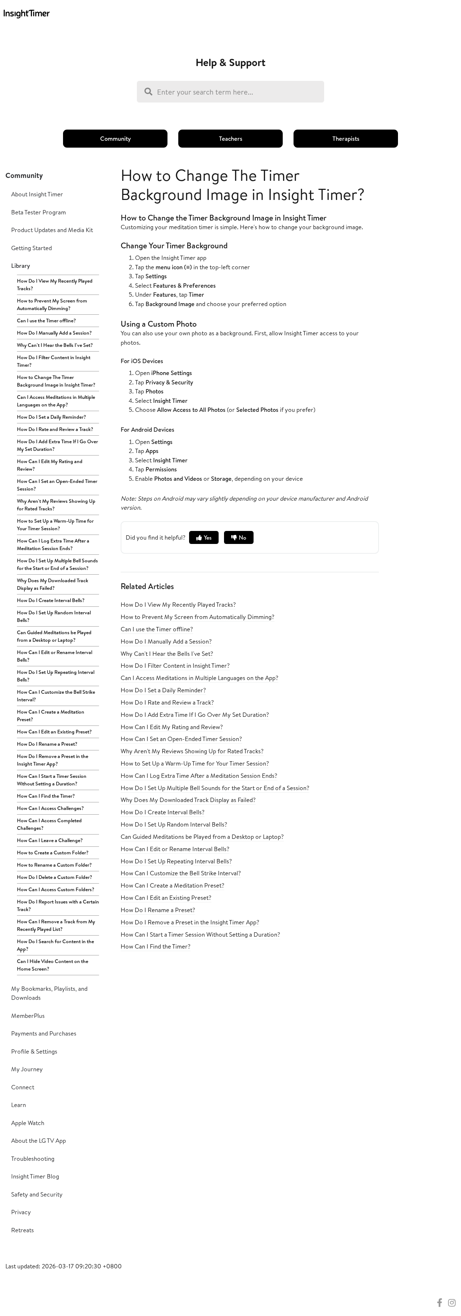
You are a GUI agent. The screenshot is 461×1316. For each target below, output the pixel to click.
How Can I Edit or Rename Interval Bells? (54, 656)
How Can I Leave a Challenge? (50, 840)
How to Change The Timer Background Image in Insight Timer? (56, 381)
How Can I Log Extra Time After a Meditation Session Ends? (53, 544)
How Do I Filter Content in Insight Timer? (53, 361)
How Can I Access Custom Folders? (55, 889)
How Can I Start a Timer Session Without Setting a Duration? (51, 779)
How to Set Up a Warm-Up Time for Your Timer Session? (55, 524)
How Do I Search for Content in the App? (55, 945)
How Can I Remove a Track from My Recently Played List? (56, 925)
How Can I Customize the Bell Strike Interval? (56, 695)
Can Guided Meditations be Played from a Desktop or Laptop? (54, 636)
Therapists (345, 138)
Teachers (230, 138)
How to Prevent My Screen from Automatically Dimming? (52, 304)
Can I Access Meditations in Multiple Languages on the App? (56, 400)
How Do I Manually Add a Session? (54, 332)
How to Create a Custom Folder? (53, 852)
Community (115, 138)
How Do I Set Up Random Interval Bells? (54, 616)
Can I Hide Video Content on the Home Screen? (52, 965)
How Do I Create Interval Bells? (51, 600)
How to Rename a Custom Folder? (54, 864)
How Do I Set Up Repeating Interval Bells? (55, 675)
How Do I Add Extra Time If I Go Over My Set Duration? (57, 445)
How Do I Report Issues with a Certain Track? (58, 905)
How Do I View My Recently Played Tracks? (55, 284)
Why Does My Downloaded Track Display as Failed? (52, 584)
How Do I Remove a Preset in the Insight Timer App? (52, 760)
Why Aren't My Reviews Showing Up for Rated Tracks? (56, 504)
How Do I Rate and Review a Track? (55, 429)
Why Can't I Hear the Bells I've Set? (55, 345)
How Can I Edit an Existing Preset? (54, 731)
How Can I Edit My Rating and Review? (49, 465)
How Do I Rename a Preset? (47, 744)
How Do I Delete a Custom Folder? (54, 877)
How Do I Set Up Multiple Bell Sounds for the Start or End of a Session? (57, 564)
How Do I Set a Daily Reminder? (51, 416)
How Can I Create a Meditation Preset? (50, 715)
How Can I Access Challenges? (50, 808)
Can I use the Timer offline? (46, 320)
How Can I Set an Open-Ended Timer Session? (57, 485)
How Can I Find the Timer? (46, 795)
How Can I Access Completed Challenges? (49, 824)
